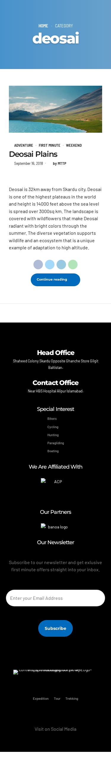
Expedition (41, 698)
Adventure (23, 145)
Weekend (74, 145)
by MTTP (59, 163)
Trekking (71, 698)
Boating (53, 451)
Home (43, 25)
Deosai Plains (33, 154)
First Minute (49, 145)
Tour (57, 698)
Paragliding (55, 443)
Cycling (52, 427)
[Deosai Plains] (55, 109)
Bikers (52, 418)
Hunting (53, 435)
